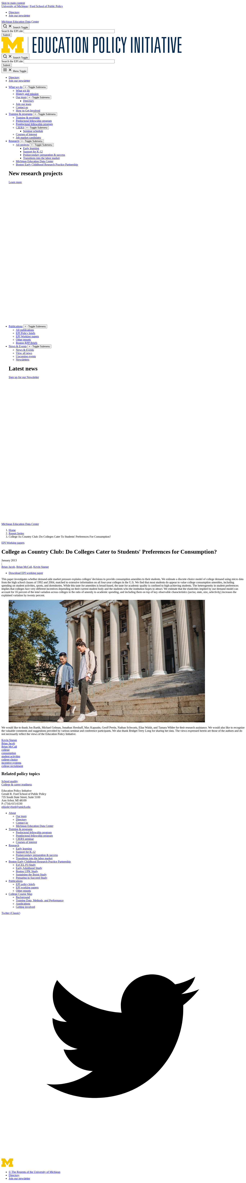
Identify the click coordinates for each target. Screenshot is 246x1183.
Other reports (23, 339)
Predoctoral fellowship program (34, 120)
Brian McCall (24, 566)
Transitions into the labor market (41, 158)
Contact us (22, 107)
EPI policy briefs (25, 884)
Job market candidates (28, 137)
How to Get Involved (28, 110)
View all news (24, 353)
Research (14, 140)
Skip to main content (13, 2)
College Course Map (20, 893)
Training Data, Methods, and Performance (40, 900)
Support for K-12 (33, 151)
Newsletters (22, 359)
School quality (9, 781)
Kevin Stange (41, 566)
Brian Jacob (8, 566)
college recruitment (12, 766)
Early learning (31, 148)
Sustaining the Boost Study (31, 874)
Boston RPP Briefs (26, 342)
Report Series (16, 533)
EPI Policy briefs (25, 333)
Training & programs (20, 114)
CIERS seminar (25, 838)
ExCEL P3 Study (26, 864)
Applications (23, 903)
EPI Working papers (27, 336)
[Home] (91, 51)
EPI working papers (27, 887)
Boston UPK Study (27, 871)
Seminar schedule (33, 131)
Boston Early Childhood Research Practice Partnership (47, 164)
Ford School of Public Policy (46, 6)
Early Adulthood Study (29, 868)
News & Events (18, 346)
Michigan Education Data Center (20, 21)
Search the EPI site (12, 31)
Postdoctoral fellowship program (34, 124)
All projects (22, 144)
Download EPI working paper (26, 572)
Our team (21, 97)
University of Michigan (14, 6)
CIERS (20, 127)
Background (23, 897)
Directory (14, 12)
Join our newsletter (19, 15)
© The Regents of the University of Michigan (34, 1171)
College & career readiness (16, 784)
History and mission (27, 93)
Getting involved (25, 906)
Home (12, 530)
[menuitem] (127, 12)
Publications (16, 326)
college (5, 749)
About (12, 813)
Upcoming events (26, 356)
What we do (16, 87)
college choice (9, 759)
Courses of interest (26, 134)
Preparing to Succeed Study (31, 877)
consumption (8, 753)
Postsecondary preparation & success (44, 154)
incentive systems (11, 762)
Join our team (23, 104)
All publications (25, 329)
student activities (10, 756)
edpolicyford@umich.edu (15, 806)
